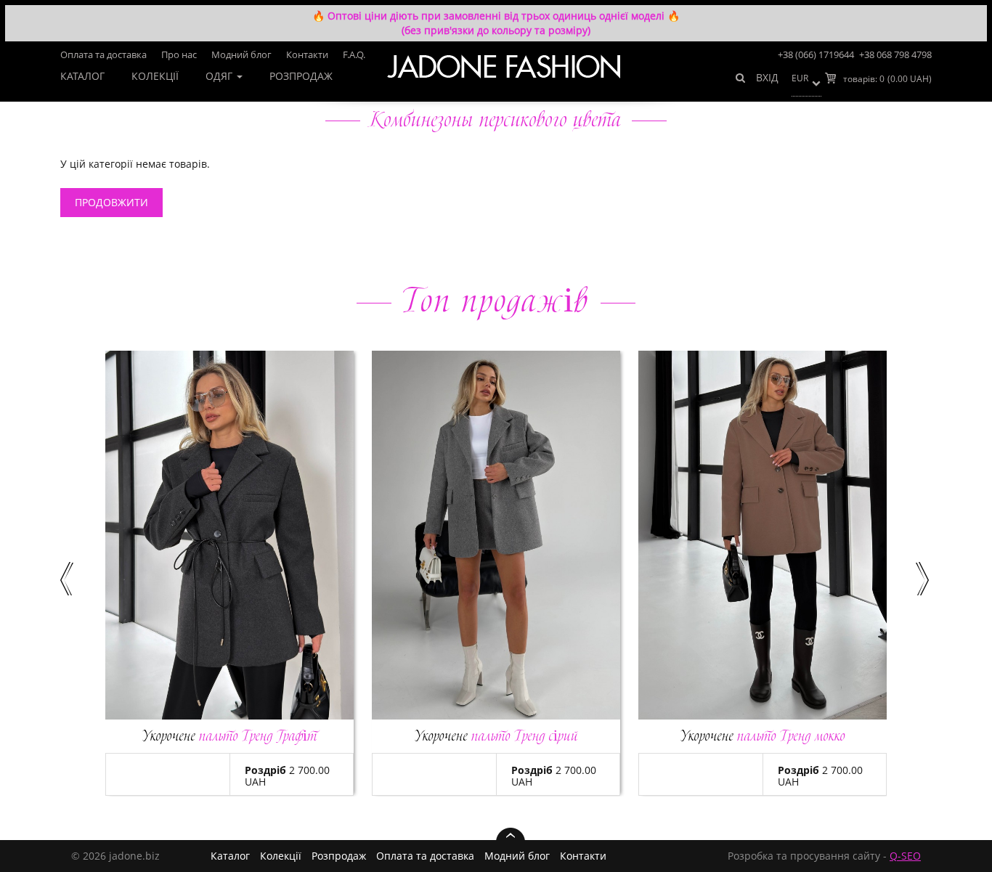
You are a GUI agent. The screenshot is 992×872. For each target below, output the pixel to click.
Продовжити (111, 202)
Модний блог (241, 54)
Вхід (767, 77)
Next (924, 578)
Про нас (179, 54)
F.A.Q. (354, 54)
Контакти (307, 54)
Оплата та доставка (103, 54)
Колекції (155, 76)
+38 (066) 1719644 (816, 54)
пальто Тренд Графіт (229, 736)
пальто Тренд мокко (762, 736)
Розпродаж (301, 76)
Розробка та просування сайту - (824, 856)
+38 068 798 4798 (895, 54)
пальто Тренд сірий (496, 736)
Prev (68, 578)
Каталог (82, 76)
